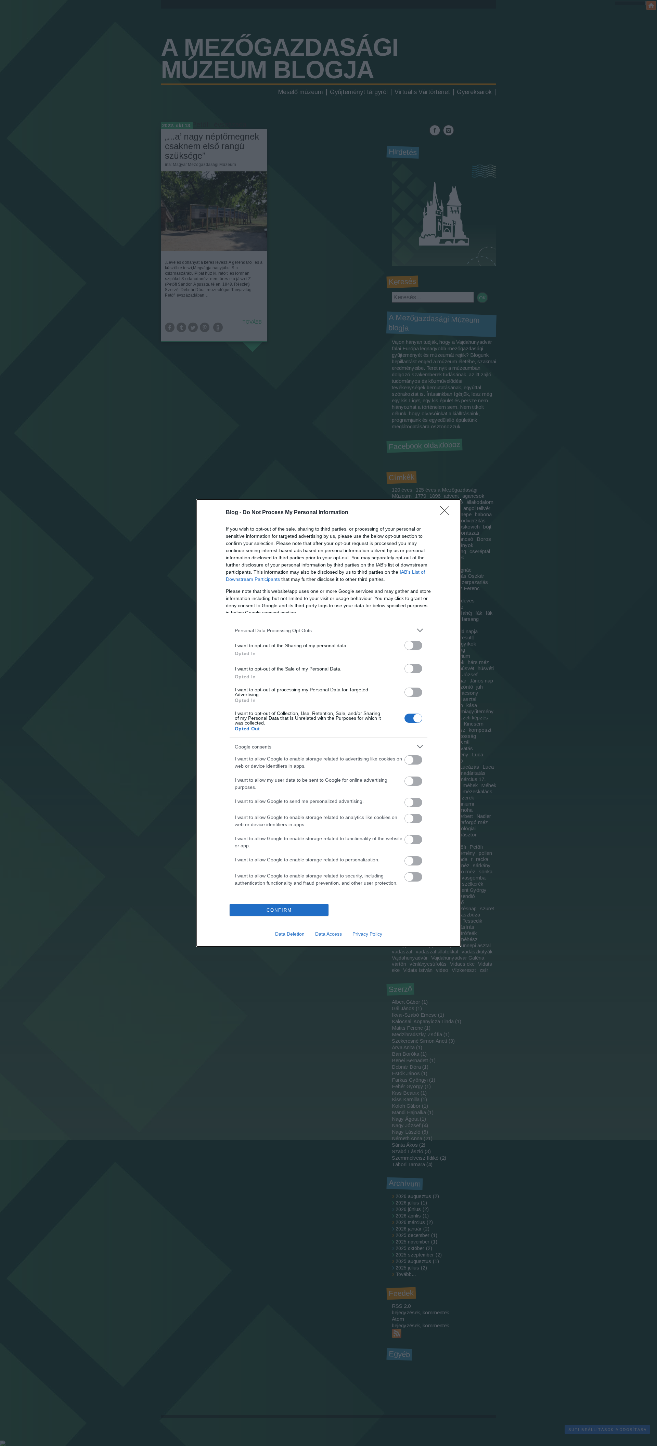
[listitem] (328, 630)
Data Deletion (290, 934)
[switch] (413, 645)
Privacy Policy (367, 934)
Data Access (328, 934)
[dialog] (328, 723)
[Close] (446, 512)
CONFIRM (279, 910)
